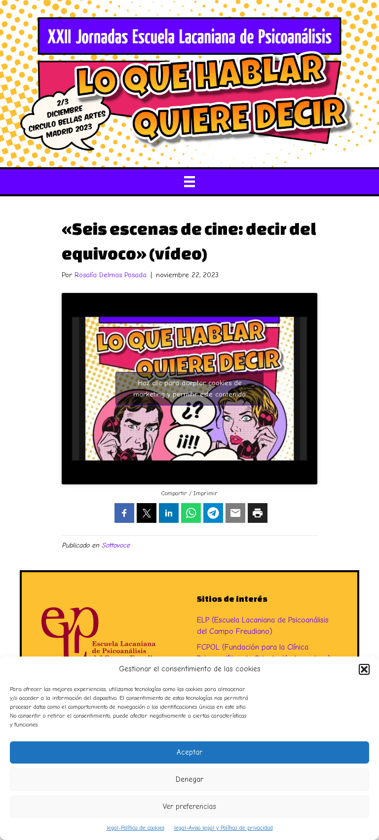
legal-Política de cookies (135, 827)
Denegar (189, 779)
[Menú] (189, 181)
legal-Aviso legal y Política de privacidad (223, 827)
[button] (364, 669)
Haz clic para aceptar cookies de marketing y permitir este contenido (189, 389)
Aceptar (189, 752)
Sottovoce (116, 545)
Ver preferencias (189, 806)
